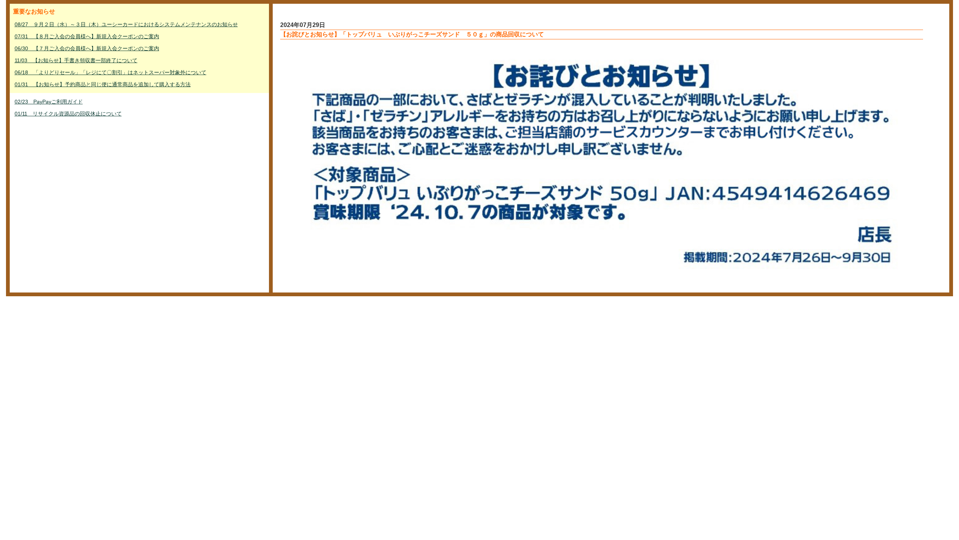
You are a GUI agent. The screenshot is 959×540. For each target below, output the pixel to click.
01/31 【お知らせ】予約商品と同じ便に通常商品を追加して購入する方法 (103, 84)
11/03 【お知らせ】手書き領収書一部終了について (76, 60)
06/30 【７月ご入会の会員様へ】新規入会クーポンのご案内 (87, 48)
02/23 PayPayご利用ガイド (49, 102)
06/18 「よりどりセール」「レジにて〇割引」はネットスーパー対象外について (110, 72)
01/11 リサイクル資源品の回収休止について (68, 114)
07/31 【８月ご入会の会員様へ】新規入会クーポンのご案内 (87, 36)
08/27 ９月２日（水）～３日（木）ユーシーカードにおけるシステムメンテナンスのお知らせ (126, 24)
